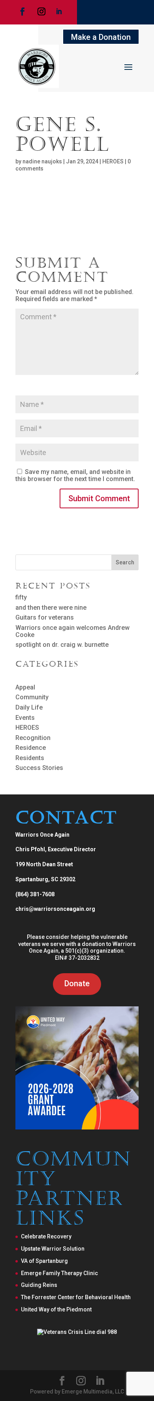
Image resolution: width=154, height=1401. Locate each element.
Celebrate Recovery (46, 1236)
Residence (30, 747)
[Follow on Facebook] (22, 11)
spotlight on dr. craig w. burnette (62, 644)
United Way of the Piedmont (56, 1309)
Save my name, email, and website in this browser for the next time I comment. (75, 475)
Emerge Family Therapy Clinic (59, 1273)
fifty (21, 597)
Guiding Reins (39, 1285)
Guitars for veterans (44, 617)
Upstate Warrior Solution (53, 1249)
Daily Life (29, 707)
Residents (29, 758)
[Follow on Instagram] (41, 11)
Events (25, 717)
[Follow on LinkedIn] (59, 11)
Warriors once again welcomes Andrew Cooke (72, 631)
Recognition (33, 738)
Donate (77, 983)
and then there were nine (50, 607)
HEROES (113, 161)
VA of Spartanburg (44, 1261)
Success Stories (39, 768)
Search (125, 562)
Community (32, 697)
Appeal (25, 687)
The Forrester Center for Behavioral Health (76, 1297)
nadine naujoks (42, 161)
